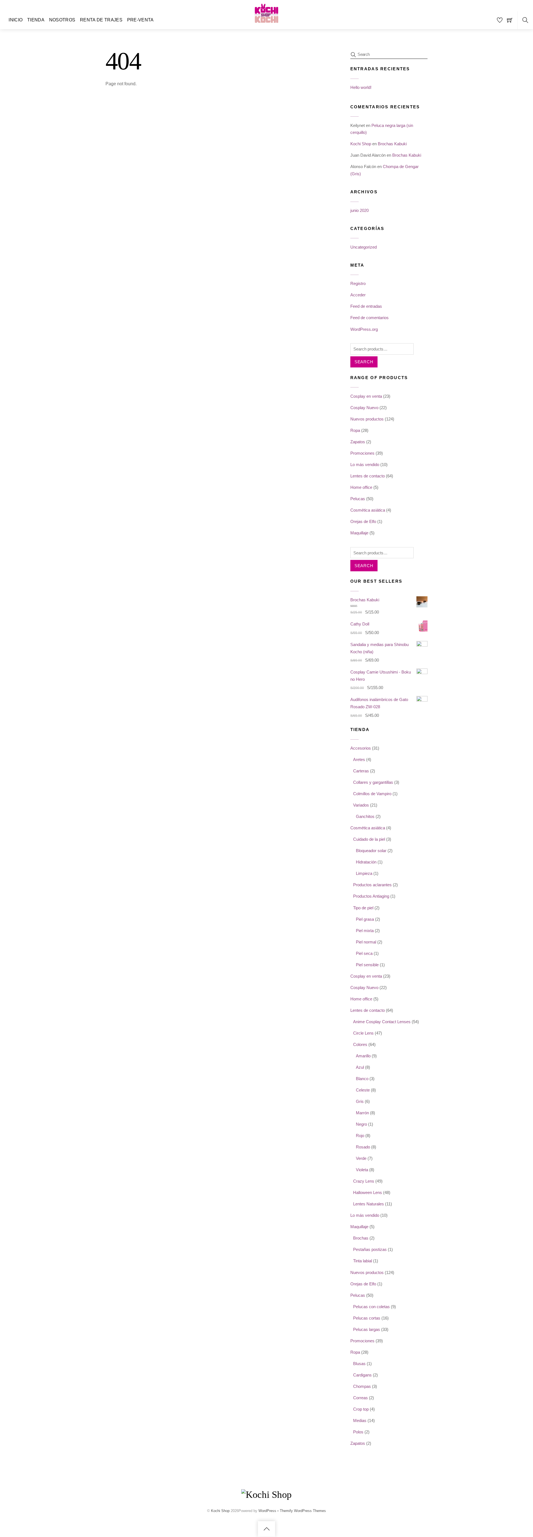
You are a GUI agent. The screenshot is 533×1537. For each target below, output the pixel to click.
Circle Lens (363, 1033)
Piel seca (364, 953)
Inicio (15, 19)
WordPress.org (364, 329)
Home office (361, 487)
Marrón (362, 1112)
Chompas (362, 1386)
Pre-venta (140, 19)
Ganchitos (365, 816)
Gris (360, 1101)
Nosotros (62, 19)
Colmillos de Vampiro (372, 793)
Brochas (360, 1238)
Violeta (362, 1169)
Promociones (362, 453)
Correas (360, 1397)
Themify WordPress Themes (303, 1511)
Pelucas (357, 498)
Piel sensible (367, 964)
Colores (360, 1044)
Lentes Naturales (368, 1203)
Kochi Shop (360, 143)
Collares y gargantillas (373, 782)
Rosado (363, 1147)
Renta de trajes (101, 19)
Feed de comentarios (369, 317)
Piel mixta (365, 930)
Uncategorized (363, 247)
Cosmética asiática (367, 510)
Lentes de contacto (367, 476)
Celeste (363, 1090)
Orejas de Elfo (363, 521)
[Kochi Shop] (266, 24)
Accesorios (360, 748)
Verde (361, 1158)
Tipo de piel (363, 907)
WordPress (267, 1511)
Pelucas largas (366, 1329)
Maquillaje (359, 532)
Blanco (362, 1078)
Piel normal (366, 942)
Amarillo (363, 1055)
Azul (360, 1067)
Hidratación (366, 862)
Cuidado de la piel (369, 839)
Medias (359, 1420)
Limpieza (364, 873)
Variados (361, 805)
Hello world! (360, 87)
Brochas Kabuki (392, 143)
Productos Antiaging (371, 896)
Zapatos (357, 441)
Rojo (360, 1135)
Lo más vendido (364, 464)
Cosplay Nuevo (364, 407)
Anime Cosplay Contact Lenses (382, 1021)
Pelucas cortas (366, 1318)
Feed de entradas (366, 306)
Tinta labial (362, 1260)
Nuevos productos (367, 419)
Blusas (359, 1363)
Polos (358, 1432)
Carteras (361, 770)
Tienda (35, 19)
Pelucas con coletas (371, 1306)
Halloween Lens (367, 1192)
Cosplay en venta (366, 396)
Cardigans (362, 1375)
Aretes (359, 759)
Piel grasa (365, 919)
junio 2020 (359, 210)
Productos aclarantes (372, 884)
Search (364, 361)
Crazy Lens (363, 1181)
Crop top (361, 1409)
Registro (358, 283)
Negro (361, 1124)
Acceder (358, 294)
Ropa (355, 430)
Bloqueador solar (371, 850)
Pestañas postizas (370, 1249)
